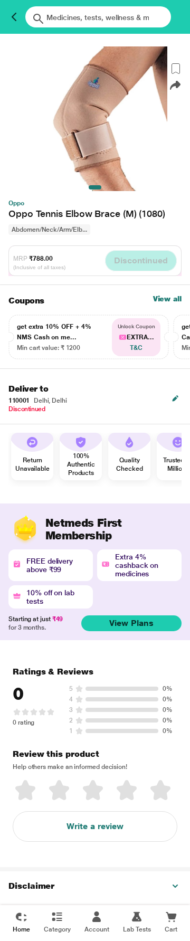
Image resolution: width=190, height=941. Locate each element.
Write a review (95, 826)
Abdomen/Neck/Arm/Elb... (49, 229)
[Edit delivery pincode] (175, 398)
